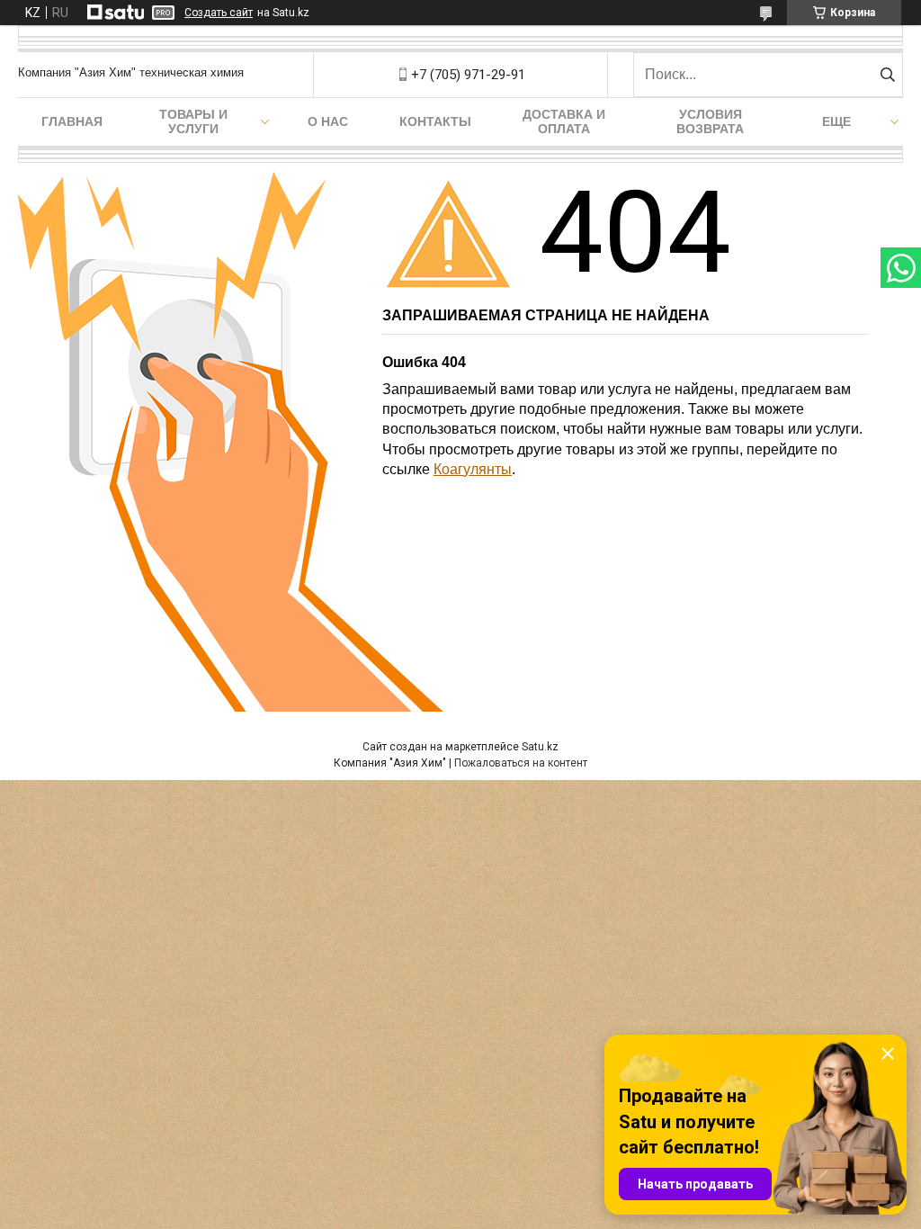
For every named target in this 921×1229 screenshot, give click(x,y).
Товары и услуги (193, 121)
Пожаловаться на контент (520, 763)
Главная (72, 121)
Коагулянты (473, 469)
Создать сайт (218, 12)
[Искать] (887, 74)
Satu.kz (540, 746)
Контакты (435, 121)
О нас (328, 121)
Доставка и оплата (564, 121)
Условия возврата (710, 121)
